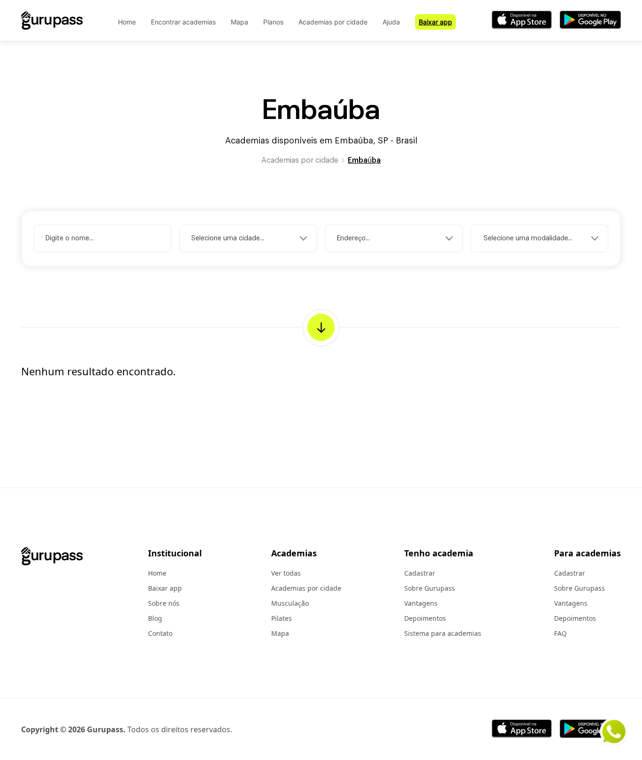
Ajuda (391, 22)
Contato (160, 633)
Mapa (239, 22)
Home (127, 22)
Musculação (290, 603)
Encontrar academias (183, 22)
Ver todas (286, 573)
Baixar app (435, 22)
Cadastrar (419, 573)
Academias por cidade (333, 22)
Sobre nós (164, 603)
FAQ (560, 633)
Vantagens (421, 603)
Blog (155, 618)
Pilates (281, 618)
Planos (273, 22)
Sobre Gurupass (429, 588)
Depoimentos (425, 618)
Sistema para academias (442, 633)
